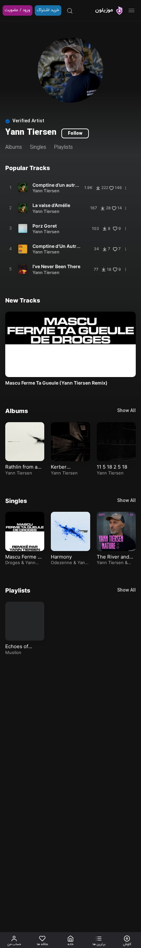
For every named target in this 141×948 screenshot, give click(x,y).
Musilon (13, 652)
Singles (38, 147)
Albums (13, 147)
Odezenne (61, 562)
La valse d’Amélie (51, 205)
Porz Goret (44, 226)
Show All (126, 410)
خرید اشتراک (48, 10)
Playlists (63, 147)
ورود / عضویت (17, 10)
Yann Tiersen (45, 190)
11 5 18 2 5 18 (111, 467)
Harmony (60, 557)
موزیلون (104, 10)
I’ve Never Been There (56, 266)
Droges (12, 562)
